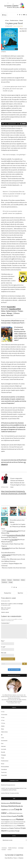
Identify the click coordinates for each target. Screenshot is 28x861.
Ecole (17, 813)
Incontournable (12, 821)
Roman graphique (5, 766)
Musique (10, 580)
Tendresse (4, 582)
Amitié (13, 803)
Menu (4, 15)
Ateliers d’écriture (12, 847)
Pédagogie (3, 755)
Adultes (2, 726)
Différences (12, 813)
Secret (7, 828)
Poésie (2, 757)
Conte (2, 737)
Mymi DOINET (11, 307)
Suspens (11, 828)
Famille (20, 816)
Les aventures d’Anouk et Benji (16, 535)
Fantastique (5, 819)
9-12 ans (3, 723)
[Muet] (21, 124)
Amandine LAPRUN (15, 309)
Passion (15, 825)
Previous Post (7, 593)
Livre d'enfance (11, 823)
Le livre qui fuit (6, 555)
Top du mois (4, 772)
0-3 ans (2, 711)
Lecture (5, 823)
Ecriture (20, 813)
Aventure (12, 806)
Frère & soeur (12, 819)
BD (1, 734)
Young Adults (4, 775)
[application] (14, 123)
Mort (18, 823)
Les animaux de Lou (12, 531)
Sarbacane (3, 828)
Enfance (4, 580)
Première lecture (14, 20)
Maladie (15, 823)
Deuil (8, 813)
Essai (2, 743)
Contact (9, 849)
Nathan (23, 580)
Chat (9, 809)
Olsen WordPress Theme (11, 858)
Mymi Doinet (16, 580)
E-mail (3, 647)
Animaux (4, 806)
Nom (3, 641)
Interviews (3, 746)
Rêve (23, 825)
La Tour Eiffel (13, 539)
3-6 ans (2, 717)
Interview (18, 821)
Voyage (10, 582)
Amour (18, 803)
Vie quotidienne (11, 831)
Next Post (20, 593)
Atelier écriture (4, 731)
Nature (10, 825)
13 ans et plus (4, 714)
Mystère (3, 825)
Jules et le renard (5, 608)
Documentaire (4, 740)
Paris (13, 825)
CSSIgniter (20, 858)
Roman (21, 20)
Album (2, 729)
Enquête (14, 816)
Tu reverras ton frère (14, 793)
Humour (20, 819)
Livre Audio (3, 749)
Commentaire (5, 623)
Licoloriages (21, 847)
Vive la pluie (5, 548)
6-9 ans (7, 20)
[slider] (24, 123)
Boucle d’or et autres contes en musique (12, 603)
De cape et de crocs (10, 785)
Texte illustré (4, 769)
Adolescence (5, 803)
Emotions (3, 816)
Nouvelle (3, 752)
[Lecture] (3, 124)
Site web (3, 652)
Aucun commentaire (18, 26)
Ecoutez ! (4, 849)
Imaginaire (6, 821)
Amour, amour (5, 612)
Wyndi (2, 785)
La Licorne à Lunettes (14, 855)
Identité (2, 821)
